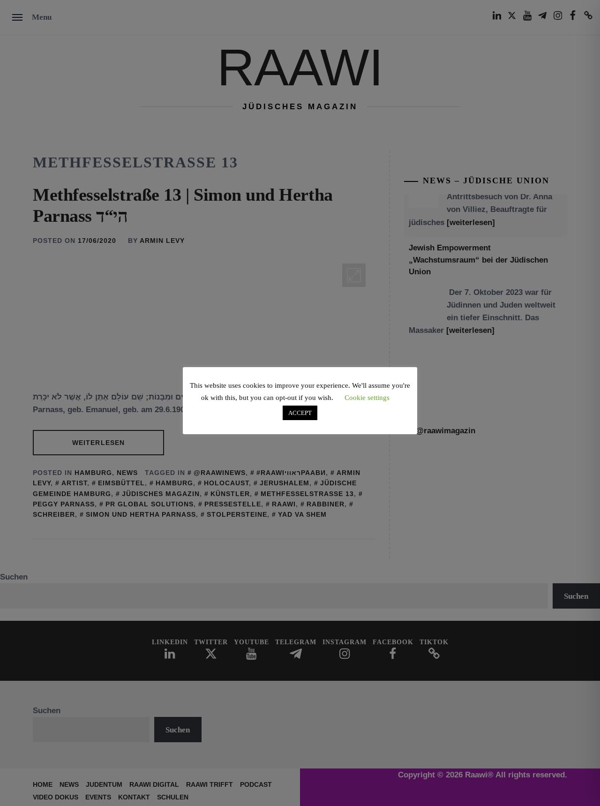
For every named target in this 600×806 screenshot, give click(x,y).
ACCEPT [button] (300, 412)
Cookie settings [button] (367, 397)
